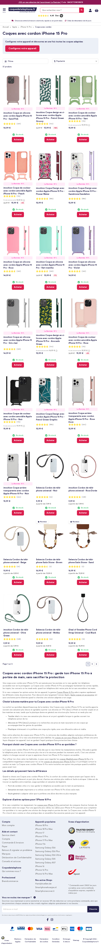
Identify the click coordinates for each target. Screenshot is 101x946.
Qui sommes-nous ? (11, 871)
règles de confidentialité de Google (35, 915)
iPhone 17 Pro (41, 836)
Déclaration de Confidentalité (16, 857)
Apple (14, 27)
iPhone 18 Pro (41, 825)
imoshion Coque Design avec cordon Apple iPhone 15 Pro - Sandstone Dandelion (83, 191)
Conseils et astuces (11, 861)
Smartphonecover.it (44, 891)
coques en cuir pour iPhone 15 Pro (69, 738)
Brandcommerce (10, 881)
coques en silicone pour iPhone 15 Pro (59, 762)
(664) (84, 425)
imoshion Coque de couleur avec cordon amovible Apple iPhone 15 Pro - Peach (17, 191)
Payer (4, 846)
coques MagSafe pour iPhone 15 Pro (74, 759)
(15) (83, 639)
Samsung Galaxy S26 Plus (47, 851)
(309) (19, 124)
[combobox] (62, 10)
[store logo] (23, 10)
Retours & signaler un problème (17, 850)
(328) (84, 497)
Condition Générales (56, 940)
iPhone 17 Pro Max (44, 840)
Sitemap (76, 940)
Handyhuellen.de (43, 883)
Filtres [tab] (10, 61)
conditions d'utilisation (58, 915)
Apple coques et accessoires (82, 695)
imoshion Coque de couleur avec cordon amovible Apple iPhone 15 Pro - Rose (83, 340)
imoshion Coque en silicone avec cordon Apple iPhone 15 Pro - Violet (83, 265)
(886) (51, 199)
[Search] (81, 10)
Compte (6, 839)
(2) (50, 567)
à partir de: (43, 504)
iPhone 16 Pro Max (44, 874)
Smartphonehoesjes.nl (46, 887)
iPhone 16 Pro (41, 870)
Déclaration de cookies (44, 940)
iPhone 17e (40, 844)
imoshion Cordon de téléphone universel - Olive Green (16, 632)
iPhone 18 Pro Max (44, 829)
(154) (51, 124)
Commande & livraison (13, 842)
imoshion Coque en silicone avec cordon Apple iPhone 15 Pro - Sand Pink (17, 116)
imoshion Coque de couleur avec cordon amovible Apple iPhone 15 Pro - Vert (83, 115)
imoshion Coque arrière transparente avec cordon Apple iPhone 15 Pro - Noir (16, 490)
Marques (6, 854)
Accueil (6, 27)
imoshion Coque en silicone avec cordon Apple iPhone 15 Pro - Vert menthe (50, 265)
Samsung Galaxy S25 (45, 859)
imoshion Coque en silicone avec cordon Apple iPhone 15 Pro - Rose (17, 265)
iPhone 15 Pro (26, 27)
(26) (51, 497)
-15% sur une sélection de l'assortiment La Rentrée (39, 2)
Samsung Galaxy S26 (45, 847)
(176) (83, 121)
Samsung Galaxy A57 (45, 862)
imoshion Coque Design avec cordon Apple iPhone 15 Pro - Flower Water (50, 191)
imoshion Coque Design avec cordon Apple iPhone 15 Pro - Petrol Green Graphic (50, 417)
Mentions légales (17, 940)
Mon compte (90, 10)
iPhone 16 (39, 866)
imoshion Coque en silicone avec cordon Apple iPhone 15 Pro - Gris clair (17, 340)
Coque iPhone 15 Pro (65, 692)
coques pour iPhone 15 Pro (48, 805)
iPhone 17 (39, 832)
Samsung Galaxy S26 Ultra (48, 855)
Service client (8, 835)
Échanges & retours (66, 940)
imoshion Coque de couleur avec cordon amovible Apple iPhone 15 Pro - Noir (17, 416)
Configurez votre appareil (22, 48)
